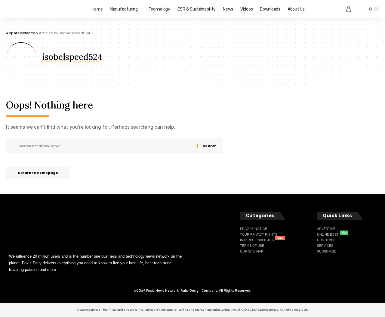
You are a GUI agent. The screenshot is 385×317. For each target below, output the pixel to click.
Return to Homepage (38, 172)
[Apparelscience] (44, 9)
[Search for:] (105, 145)
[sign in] (349, 9)
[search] (358, 9)
